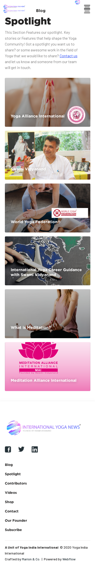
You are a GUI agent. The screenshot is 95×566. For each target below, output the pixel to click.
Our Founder (16, 520)
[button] (32, 10)
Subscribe (13, 529)
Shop (9, 502)
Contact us (68, 55)
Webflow (69, 559)
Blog (9, 464)
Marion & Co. (31, 559)
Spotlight (13, 474)
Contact (12, 511)
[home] (15, 10)
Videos (11, 492)
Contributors (16, 483)
